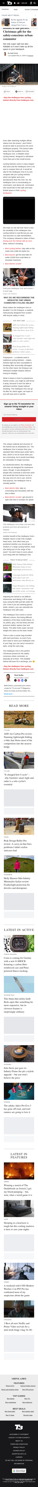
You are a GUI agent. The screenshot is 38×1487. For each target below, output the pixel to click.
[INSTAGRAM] (19, 680)
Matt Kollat (14, 53)
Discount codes (28, 1415)
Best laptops (10, 1398)
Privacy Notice (28, 427)
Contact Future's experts (19, 1437)
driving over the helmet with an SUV (17, 241)
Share (8, 91)
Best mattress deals (28, 1411)
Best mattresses (27, 1402)
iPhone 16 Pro (10, 1386)
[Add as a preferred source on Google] (19, 1471)
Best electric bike (12, 488)
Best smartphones (10, 1402)
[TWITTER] (16, 680)
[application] (19, 208)
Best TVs (27, 1398)
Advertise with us (19, 1454)
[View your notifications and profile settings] (15, 3)
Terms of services (26, 425)
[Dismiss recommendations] (35, 15)
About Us (19, 1441)
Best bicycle (10, 255)
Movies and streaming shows (10, 1389)
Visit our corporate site (25, 1480)
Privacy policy (19, 1447)
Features (30, 55)
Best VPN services (28, 1389)
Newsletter (31, 91)
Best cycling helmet (13, 248)
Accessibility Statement (19, 1434)
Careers (19, 1457)
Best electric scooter (13, 264)
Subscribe (24, 3)
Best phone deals (10, 1411)
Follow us (20, 91)
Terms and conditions (19, 1444)
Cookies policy (19, 1450)
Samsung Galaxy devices (28, 1386)
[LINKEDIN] (23, 680)
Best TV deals (10, 1415)
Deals (16, 9)
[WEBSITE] (26, 680)
